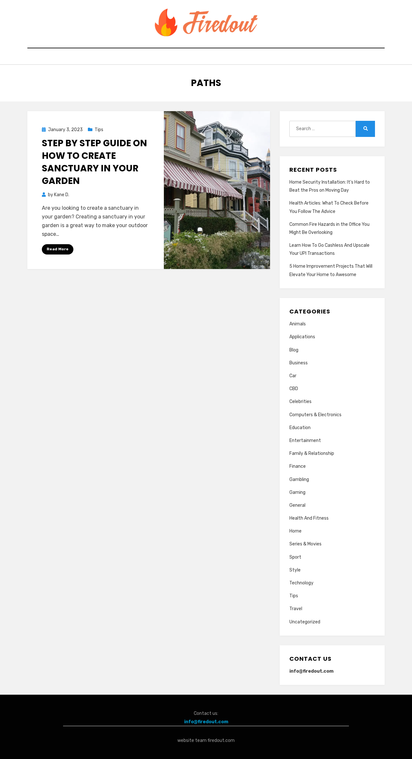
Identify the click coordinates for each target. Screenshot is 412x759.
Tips (99, 129)
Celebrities (300, 401)
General (297, 505)
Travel (295, 608)
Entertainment (305, 440)
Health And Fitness (309, 518)
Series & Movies (305, 544)
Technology (301, 583)
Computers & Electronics (315, 415)
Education (300, 427)
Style (295, 570)
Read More (58, 249)
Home (295, 531)
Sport (295, 557)
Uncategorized (304, 622)
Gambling (299, 479)
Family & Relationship (311, 453)
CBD (293, 388)
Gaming (297, 492)
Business (298, 363)
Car (292, 376)
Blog (293, 350)
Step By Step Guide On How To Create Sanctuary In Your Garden (94, 162)
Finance (297, 466)
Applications (302, 337)
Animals (297, 324)
